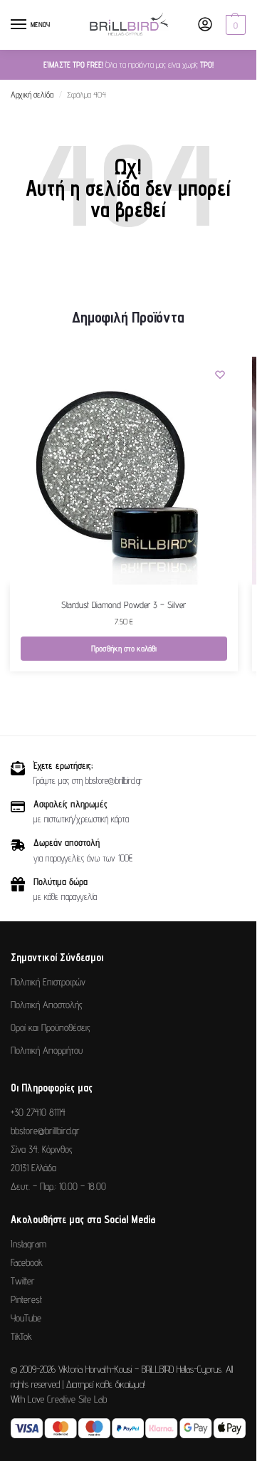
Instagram (28, 1244)
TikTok (21, 1336)
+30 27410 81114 (38, 1112)
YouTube (26, 1318)
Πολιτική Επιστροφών (48, 982)
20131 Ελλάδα (33, 1167)
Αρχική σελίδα (32, 94)
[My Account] (205, 25)
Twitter (23, 1281)
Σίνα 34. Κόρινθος (42, 1149)
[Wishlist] (220, 374)
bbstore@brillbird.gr (45, 1130)
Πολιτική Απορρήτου (47, 1050)
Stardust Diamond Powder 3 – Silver (123, 604)
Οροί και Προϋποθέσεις (50, 1027)
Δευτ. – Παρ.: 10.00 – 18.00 (58, 1186)
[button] (234, 25)
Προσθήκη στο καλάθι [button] (124, 648)
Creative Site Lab (77, 1399)
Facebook (27, 1262)
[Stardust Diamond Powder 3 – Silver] (124, 471)
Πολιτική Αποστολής (47, 1004)
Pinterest (26, 1299)
